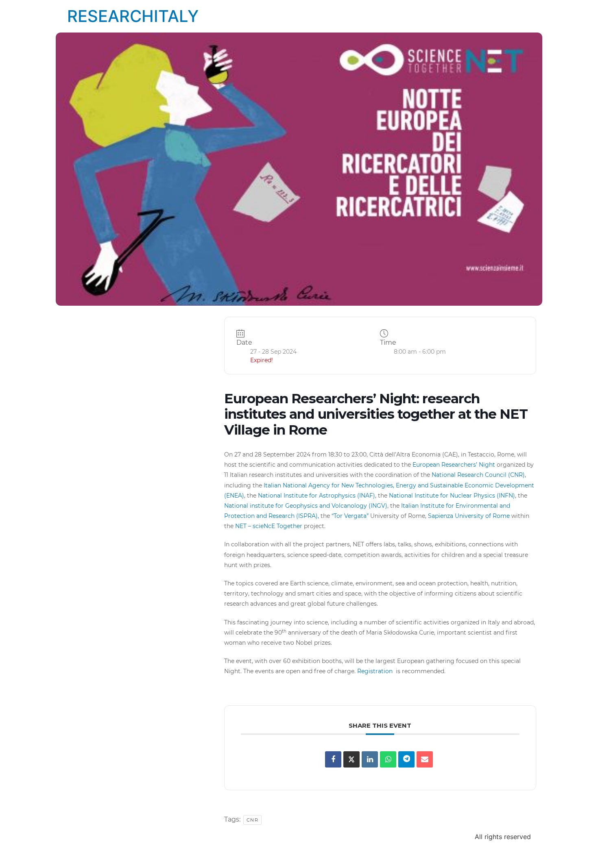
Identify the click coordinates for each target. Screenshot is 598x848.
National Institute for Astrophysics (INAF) (316, 495)
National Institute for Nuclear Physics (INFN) (452, 495)
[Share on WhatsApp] (388, 759)
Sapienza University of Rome (469, 516)
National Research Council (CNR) (478, 474)
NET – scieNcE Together (268, 526)
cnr (253, 820)
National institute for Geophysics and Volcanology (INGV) (305, 505)
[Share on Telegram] (406, 759)
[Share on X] (351, 759)
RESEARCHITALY (133, 16)
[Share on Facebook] (333, 759)
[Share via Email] (425, 759)
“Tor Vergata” (350, 516)
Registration (375, 671)
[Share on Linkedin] (370, 759)
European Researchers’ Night (453, 464)
